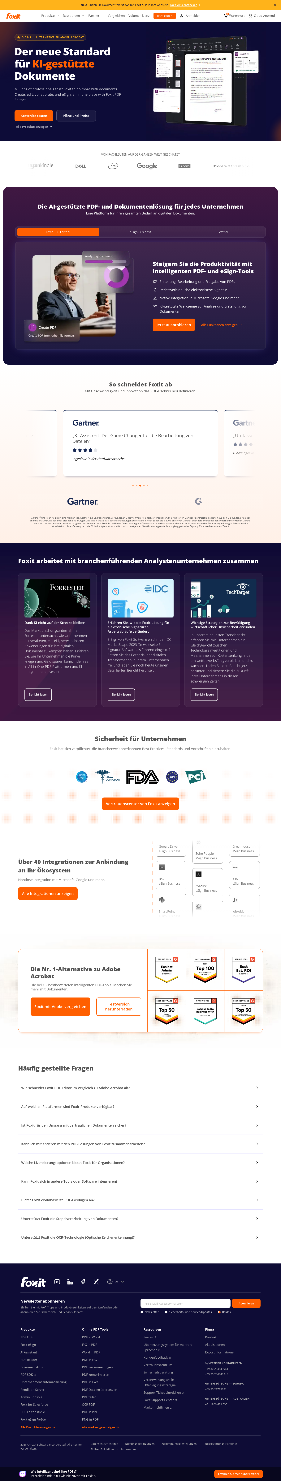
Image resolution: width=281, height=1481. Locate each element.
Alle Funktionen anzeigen (219, 325)
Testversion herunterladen (119, 1007)
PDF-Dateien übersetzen (99, 1390)
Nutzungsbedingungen (140, 1444)
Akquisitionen (215, 1345)
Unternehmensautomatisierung (43, 1382)
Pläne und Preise (76, 115)
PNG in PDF (90, 1419)
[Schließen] (275, 5)
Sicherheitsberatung (158, 1372)
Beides (226, 1312)
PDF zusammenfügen (97, 1367)
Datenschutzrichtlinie (104, 1444)
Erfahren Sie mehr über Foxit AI (238, 1474)
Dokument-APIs (31, 1367)
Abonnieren (246, 1303)
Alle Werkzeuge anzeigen (98, 1427)
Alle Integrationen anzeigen (48, 893)
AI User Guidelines (102, 1449)
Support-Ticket (162, 1392)
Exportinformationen (220, 1352)
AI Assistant (28, 1352)
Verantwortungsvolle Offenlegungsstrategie (160, 1382)
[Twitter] (96, 1281)
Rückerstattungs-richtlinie (220, 1444)
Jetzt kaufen (164, 16)
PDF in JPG (89, 1360)
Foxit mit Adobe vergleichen (60, 1006)
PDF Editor (28, 1337)
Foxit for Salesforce (34, 1404)
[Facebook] (83, 1281)
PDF (26, 1375)
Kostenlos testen (34, 115)
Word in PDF (91, 1352)
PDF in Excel (90, 1382)
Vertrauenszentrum (158, 1365)
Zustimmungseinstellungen (179, 1444)
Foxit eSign (28, 1345)
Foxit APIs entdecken (183, 5)
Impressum (128, 1449)
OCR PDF (88, 1404)
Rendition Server (32, 1390)
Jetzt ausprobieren (174, 324)
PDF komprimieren (95, 1375)
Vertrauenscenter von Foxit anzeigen (140, 803)
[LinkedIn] (70, 1281)
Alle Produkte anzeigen (32, 127)
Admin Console (31, 1397)
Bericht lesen (38, 694)
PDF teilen (89, 1397)
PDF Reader (28, 1360)
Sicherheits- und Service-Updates (190, 1312)
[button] (50, 16)
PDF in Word (91, 1337)
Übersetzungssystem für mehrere (168, 1347)
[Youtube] (57, 1281)
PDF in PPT (89, 1412)
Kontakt (210, 1337)
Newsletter (152, 1312)
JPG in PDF (89, 1345)
